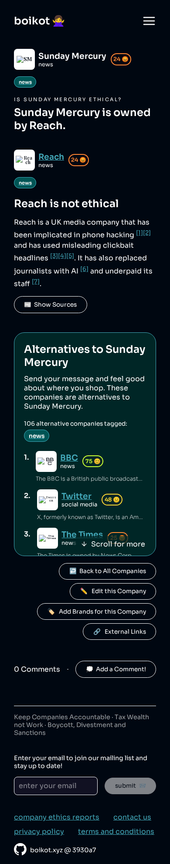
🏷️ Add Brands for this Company (97, 611)
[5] (70, 256)
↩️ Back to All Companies (107, 571)
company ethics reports (56, 817)
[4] (62, 256)
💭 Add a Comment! (116, 669)
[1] (139, 232)
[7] (36, 281)
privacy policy (39, 831)
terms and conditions (116, 831)
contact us (132, 817)
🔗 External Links (119, 631)
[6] (84, 269)
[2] (147, 232)
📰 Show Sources (50, 304)
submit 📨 (130, 785)
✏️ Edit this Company (113, 591)
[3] (54, 256)
